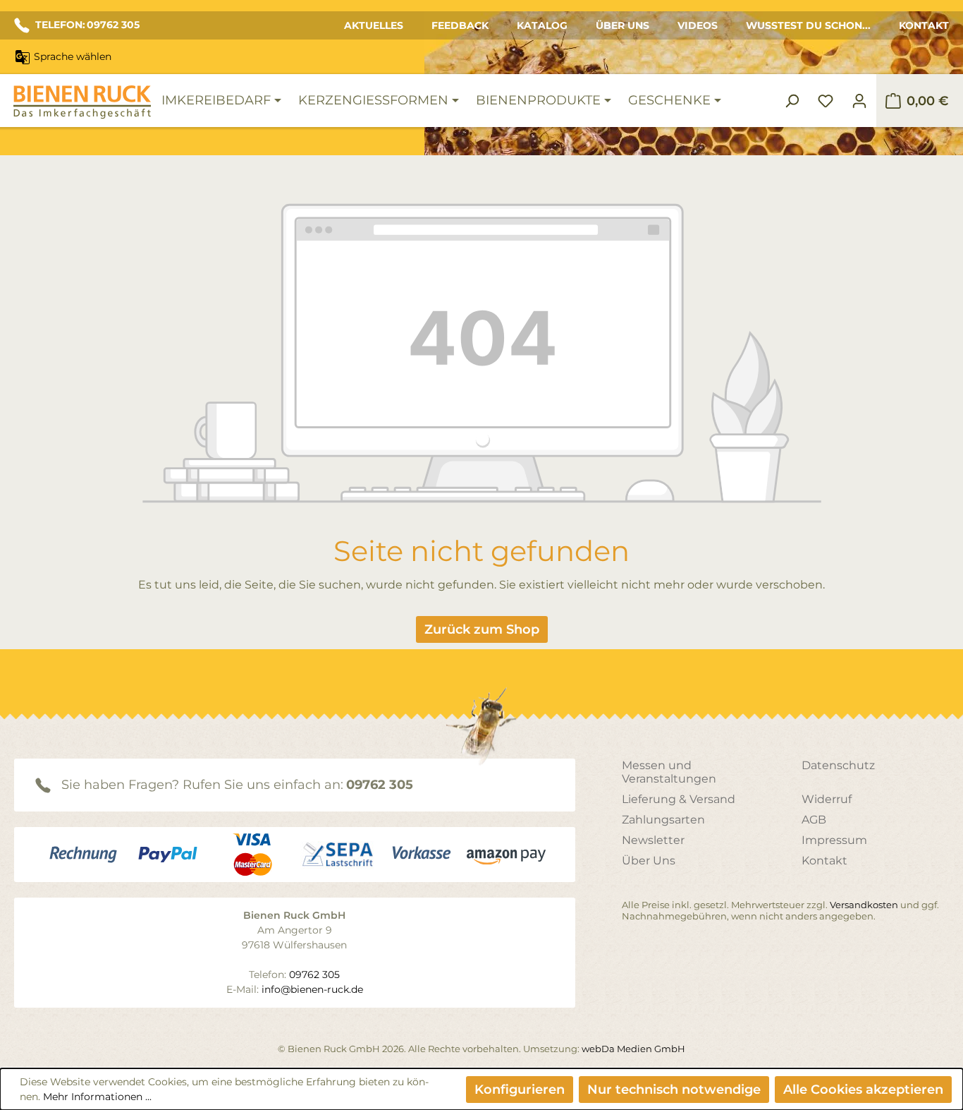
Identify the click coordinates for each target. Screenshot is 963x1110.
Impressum (834, 840)
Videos (697, 25)
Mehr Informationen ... (97, 1096)
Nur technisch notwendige (674, 1089)
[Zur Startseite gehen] (81, 102)
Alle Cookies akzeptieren (863, 1089)
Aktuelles (373, 25)
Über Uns (622, 25)
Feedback (460, 25)
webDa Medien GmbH (633, 1048)
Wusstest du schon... (808, 25)
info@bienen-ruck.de (312, 989)
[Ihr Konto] (859, 101)
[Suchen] (792, 101)
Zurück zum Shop (481, 629)
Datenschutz (838, 765)
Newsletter (653, 840)
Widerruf (827, 799)
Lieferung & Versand (678, 799)
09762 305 (379, 784)
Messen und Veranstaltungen (669, 772)
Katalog (542, 25)
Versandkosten (864, 904)
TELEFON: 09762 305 (87, 24)
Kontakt (924, 25)
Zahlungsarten (663, 819)
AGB (814, 819)
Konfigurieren (519, 1089)
